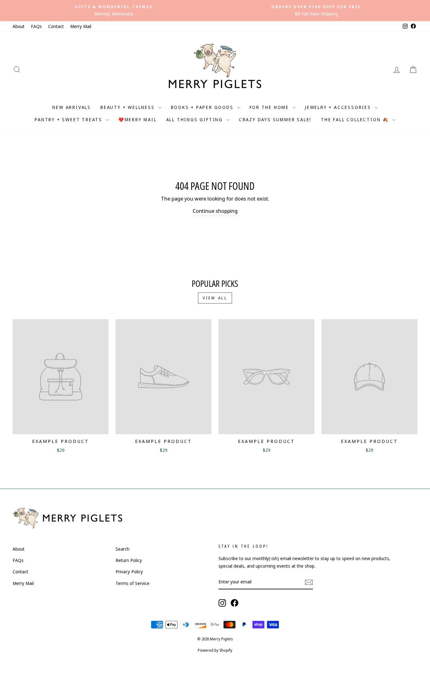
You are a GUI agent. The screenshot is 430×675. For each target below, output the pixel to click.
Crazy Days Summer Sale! (275, 119)
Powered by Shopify (215, 650)
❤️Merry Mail (137, 119)
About (19, 26)
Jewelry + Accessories (339, 107)
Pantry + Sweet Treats (69, 119)
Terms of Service (133, 583)
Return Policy (129, 560)
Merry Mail (80, 26)
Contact (56, 26)
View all (215, 298)
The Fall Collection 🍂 (356, 119)
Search (122, 549)
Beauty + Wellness (128, 107)
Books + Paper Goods (203, 107)
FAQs (36, 26)
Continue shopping (215, 210)
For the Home (270, 107)
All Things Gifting (195, 119)
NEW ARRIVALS (71, 107)
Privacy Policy (129, 572)
